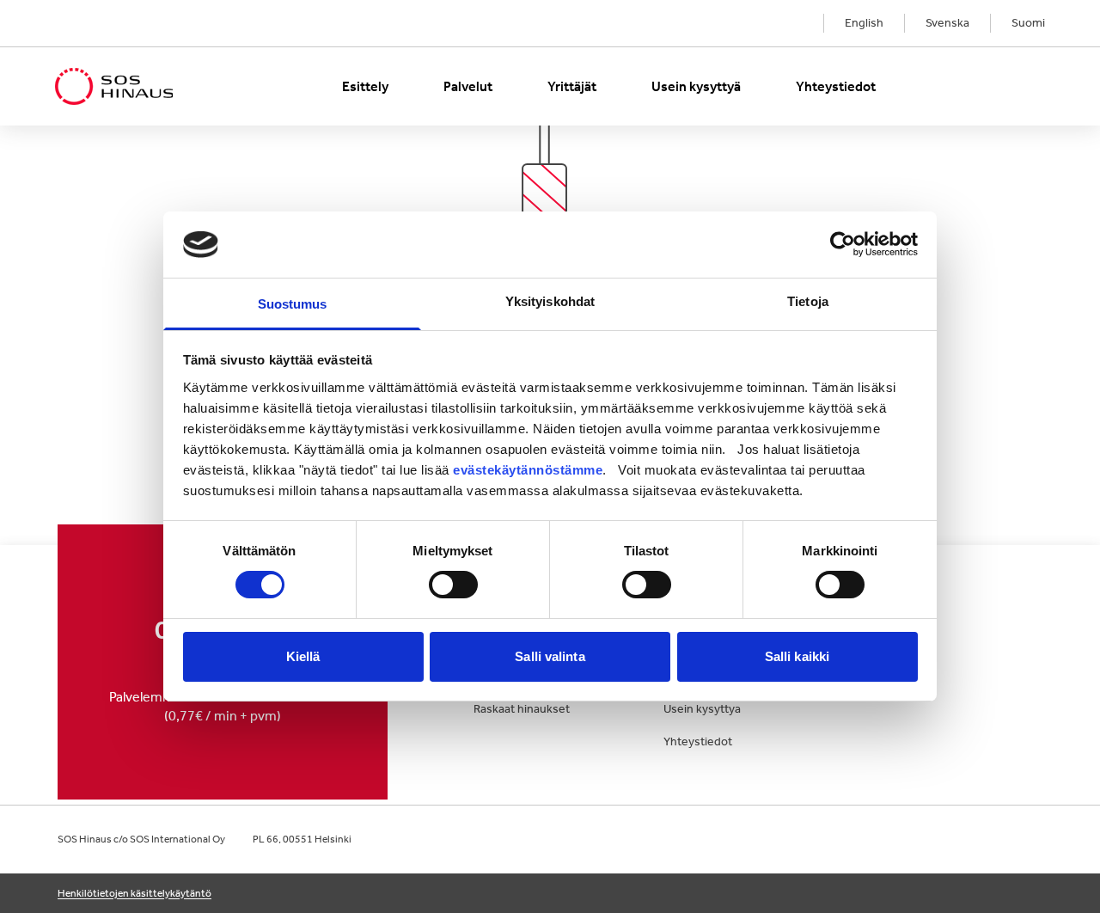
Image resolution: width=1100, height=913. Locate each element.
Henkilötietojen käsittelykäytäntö (134, 893)
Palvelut (467, 86)
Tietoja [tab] (807, 301)
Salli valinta (549, 656)
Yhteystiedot (836, 86)
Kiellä (303, 656)
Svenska (947, 22)
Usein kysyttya (702, 709)
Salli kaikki (797, 656)
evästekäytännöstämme (527, 470)
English (864, 22)
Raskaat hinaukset (522, 709)
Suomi (1028, 22)
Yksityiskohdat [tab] (550, 301)
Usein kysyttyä (696, 86)
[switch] (453, 584)
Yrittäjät (571, 86)
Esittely (365, 86)
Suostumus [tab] (292, 304)
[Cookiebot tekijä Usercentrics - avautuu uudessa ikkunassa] (842, 244)
